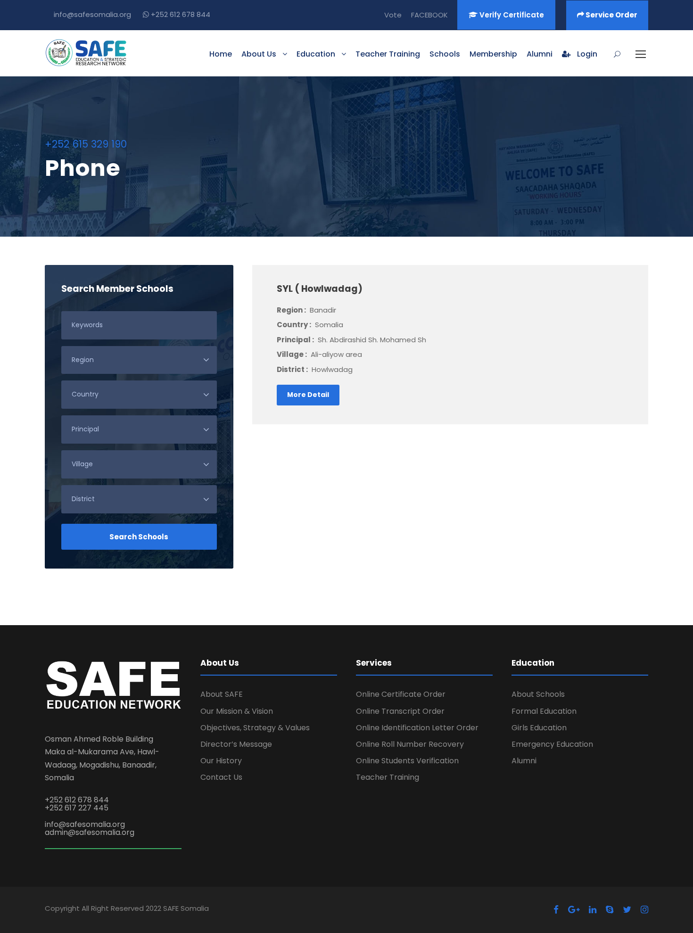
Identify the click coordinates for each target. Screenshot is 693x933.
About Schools (538, 694)
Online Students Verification (407, 760)
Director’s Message (236, 744)
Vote (393, 15)
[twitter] (627, 909)
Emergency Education (552, 744)
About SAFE (221, 694)
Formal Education (544, 711)
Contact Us (221, 777)
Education (316, 54)
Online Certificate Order (401, 694)
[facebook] (556, 909)
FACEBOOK (429, 15)
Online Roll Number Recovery (410, 744)
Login (586, 54)
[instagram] (644, 909)
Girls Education (539, 727)
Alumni (540, 54)
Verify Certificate (511, 15)
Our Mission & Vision (236, 711)
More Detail (308, 394)
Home (220, 54)
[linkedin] (592, 909)
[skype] (609, 909)
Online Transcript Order (400, 711)
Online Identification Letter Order (417, 727)
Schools (444, 54)
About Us (258, 54)
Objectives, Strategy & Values (255, 727)
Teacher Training (387, 54)
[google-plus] (573, 909)
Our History (221, 760)
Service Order (610, 15)
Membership (493, 54)
